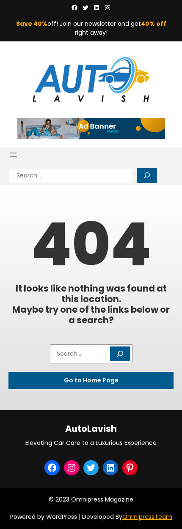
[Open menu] (13, 155)
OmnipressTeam (147, 517)
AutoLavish (91, 429)
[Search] (147, 175)
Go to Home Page (91, 380)
